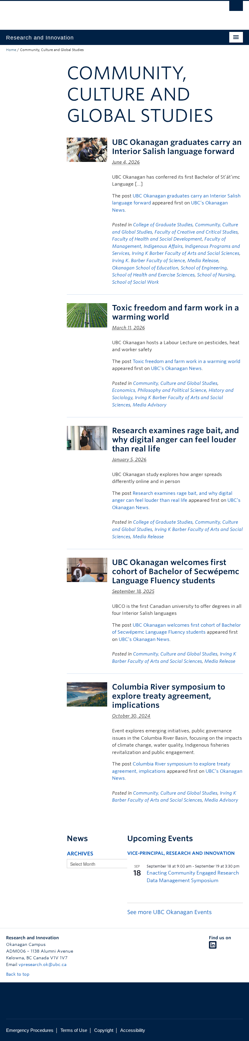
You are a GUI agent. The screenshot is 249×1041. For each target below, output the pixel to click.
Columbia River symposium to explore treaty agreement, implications (168, 696)
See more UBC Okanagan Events (169, 912)
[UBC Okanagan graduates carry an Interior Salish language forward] (87, 149)
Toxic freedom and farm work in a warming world (186, 361)
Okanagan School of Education (145, 268)
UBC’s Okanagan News (176, 368)
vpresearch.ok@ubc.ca (43, 964)
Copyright (103, 1030)
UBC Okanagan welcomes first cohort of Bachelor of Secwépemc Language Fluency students (175, 571)
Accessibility (132, 1030)
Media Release (202, 260)
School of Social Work (135, 282)
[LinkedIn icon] (213, 947)
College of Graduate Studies (163, 225)
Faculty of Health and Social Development (157, 239)
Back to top (18, 974)
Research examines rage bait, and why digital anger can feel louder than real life (175, 439)
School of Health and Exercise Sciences (153, 275)
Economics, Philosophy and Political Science (159, 390)
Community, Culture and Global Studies (175, 383)
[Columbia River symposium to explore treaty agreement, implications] (87, 694)
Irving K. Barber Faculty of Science (148, 260)
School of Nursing (216, 275)
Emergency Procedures (29, 1030)
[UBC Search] (236, 7)
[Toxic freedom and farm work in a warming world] (87, 315)
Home (11, 50)
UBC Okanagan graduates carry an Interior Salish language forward (177, 147)
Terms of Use (73, 1030)
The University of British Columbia (106, 12)
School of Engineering (204, 268)
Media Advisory (149, 405)
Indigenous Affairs (163, 246)
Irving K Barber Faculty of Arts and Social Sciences (185, 253)
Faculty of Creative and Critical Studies (196, 232)
